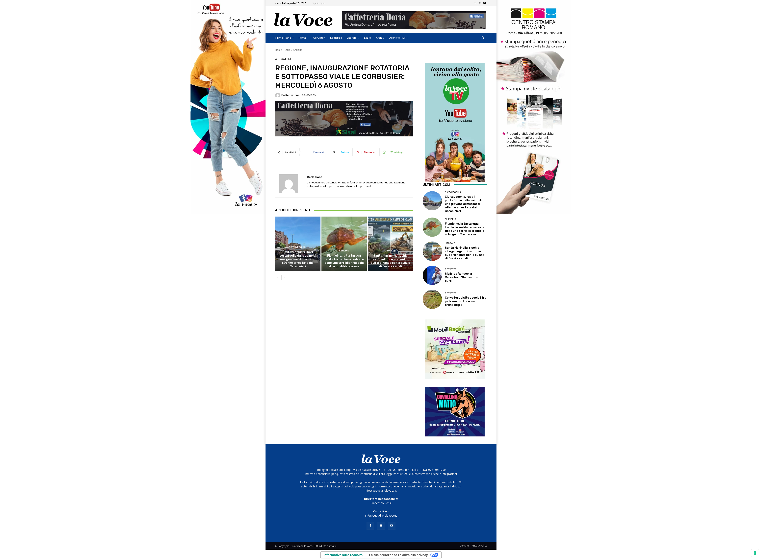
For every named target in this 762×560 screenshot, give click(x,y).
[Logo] (303, 19)
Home (278, 50)
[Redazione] (278, 95)
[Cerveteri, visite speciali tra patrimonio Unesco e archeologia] (432, 299)
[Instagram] (479, 3)
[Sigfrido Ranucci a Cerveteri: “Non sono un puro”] (432, 275)
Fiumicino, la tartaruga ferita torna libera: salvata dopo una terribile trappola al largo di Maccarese (344, 261)
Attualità (297, 50)
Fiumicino (343, 251)
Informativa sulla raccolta (343, 555)
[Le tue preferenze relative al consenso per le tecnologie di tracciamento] (755, 553)
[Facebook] (475, 3)
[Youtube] (484, 3)
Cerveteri (451, 269)
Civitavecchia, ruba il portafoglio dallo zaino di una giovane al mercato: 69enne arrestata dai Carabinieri (297, 259)
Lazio (288, 50)
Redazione (292, 95)
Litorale (390, 251)
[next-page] (283, 277)
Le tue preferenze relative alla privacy (398, 555)
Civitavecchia (297, 247)
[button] (482, 38)
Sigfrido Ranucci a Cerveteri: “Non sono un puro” (462, 277)
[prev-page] (277, 277)
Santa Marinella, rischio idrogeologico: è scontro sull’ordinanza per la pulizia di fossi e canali (390, 261)
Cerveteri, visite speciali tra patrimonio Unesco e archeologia (465, 301)
